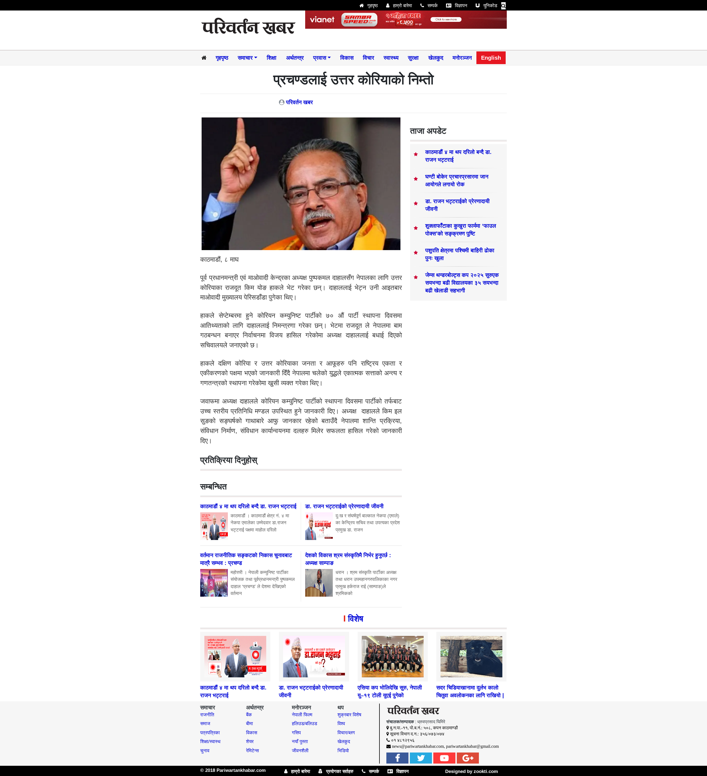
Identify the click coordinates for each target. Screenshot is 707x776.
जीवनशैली (300, 750)
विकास (347, 58)
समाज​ (205, 723)
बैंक (249, 714)
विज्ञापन (460, 5)
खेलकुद (435, 58)
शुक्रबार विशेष (349, 714)
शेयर (250, 741)
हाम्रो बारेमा (402, 5)
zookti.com (486, 771)
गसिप (296, 732)
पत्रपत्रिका (210, 732)
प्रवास (319, 58)
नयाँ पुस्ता (300, 741)
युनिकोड (489, 5)
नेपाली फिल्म (302, 714)
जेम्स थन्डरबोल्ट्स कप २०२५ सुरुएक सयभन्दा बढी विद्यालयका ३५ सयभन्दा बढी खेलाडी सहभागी (462, 282)
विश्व (341, 723)
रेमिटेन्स (252, 750)
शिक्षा (271, 58)
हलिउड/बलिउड (304, 723)
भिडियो (343, 750)
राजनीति (207, 714)
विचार (368, 58)
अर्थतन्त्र (295, 58)
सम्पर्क (432, 5)
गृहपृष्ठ (372, 5)
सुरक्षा (413, 58)
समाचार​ (245, 58)
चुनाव (204, 750)
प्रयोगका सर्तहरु (339, 771)
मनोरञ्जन (462, 58)
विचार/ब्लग (346, 732)
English (491, 58)
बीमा (249, 723)
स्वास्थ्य (391, 58)
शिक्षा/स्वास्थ (210, 741)
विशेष (355, 618)
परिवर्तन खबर (299, 102)
